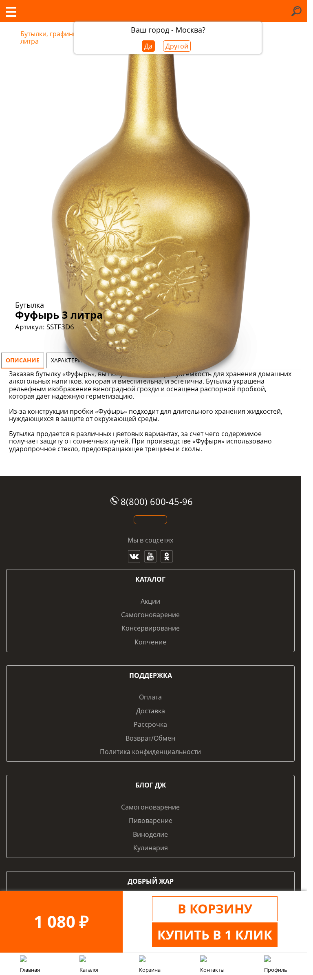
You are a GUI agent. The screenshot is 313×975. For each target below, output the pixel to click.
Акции (150, 601)
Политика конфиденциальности (150, 751)
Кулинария (150, 847)
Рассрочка (150, 724)
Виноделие (150, 834)
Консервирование (150, 628)
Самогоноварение (150, 614)
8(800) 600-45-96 (157, 501)
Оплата (150, 697)
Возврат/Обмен (150, 738)
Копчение (150, 642)
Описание (23, 360)
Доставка (150, 710)
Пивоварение (150, 820)
